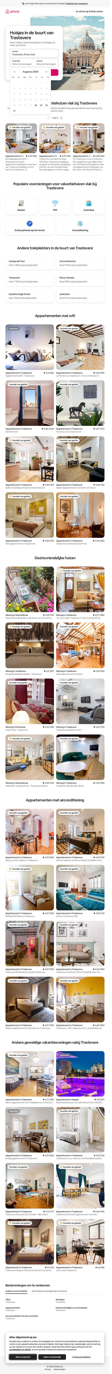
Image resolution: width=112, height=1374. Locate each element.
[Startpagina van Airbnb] (12, 11)
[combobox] (34, 54)
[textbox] (22, 64)
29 (41, 105)
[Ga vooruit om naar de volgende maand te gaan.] (46, 72)
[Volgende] (61, 118)
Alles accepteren (22, 1357)
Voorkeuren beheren (81, 1357)
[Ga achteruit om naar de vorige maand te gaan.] (15, 72)
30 (46, 105)
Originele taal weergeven (77, 3)
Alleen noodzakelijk (52, 1357)
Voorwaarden (59, 1369)
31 (14, 111)
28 (36, 105)
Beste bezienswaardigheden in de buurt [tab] (49, 1291)
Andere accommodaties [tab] (16, 1291)
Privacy (48, 1369)
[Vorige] (49, 118)
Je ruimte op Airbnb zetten (89, 11)
